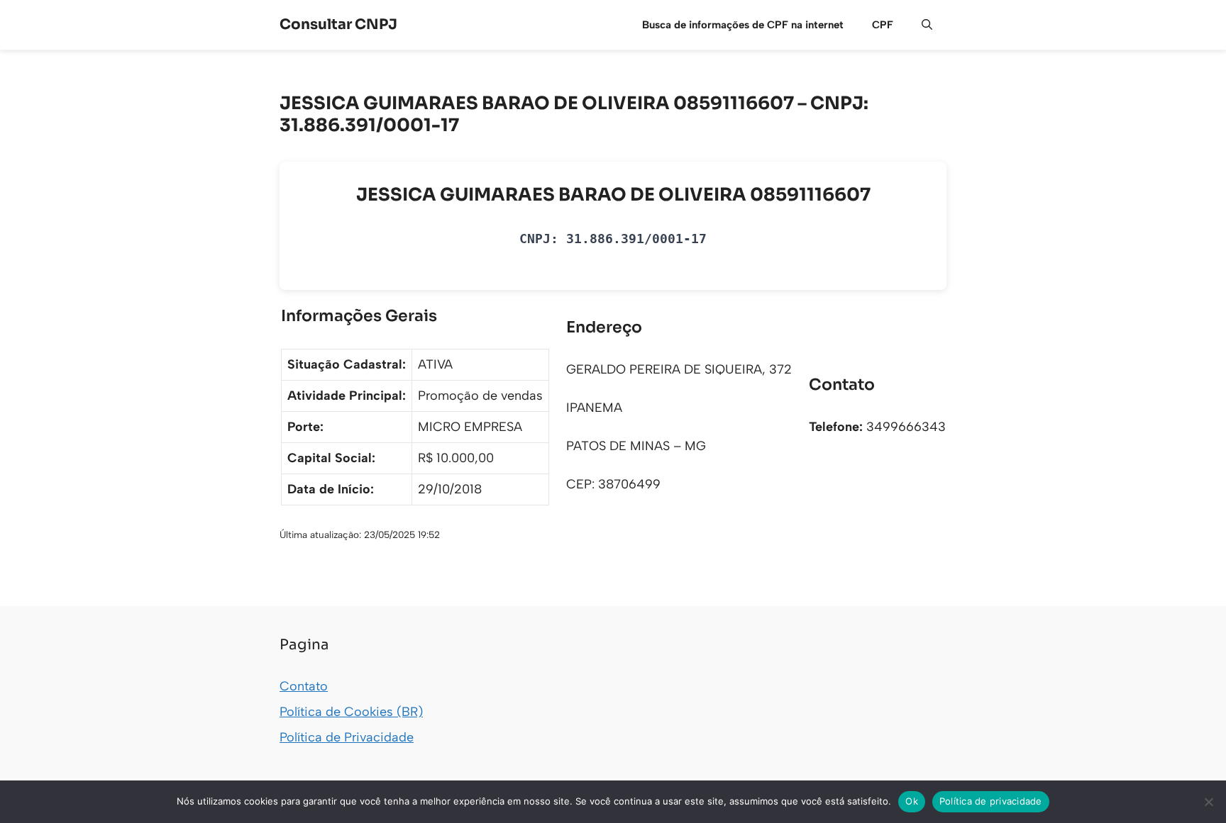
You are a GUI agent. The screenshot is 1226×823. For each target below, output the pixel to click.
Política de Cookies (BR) (351, 712)
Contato (304, 686)
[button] (926, 25)
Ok (911, 801)
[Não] (1208, 802)
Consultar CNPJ (338, 24)
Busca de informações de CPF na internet (743, 24)
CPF (882, 24)
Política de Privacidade (347, 737)
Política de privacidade (990, 801)
